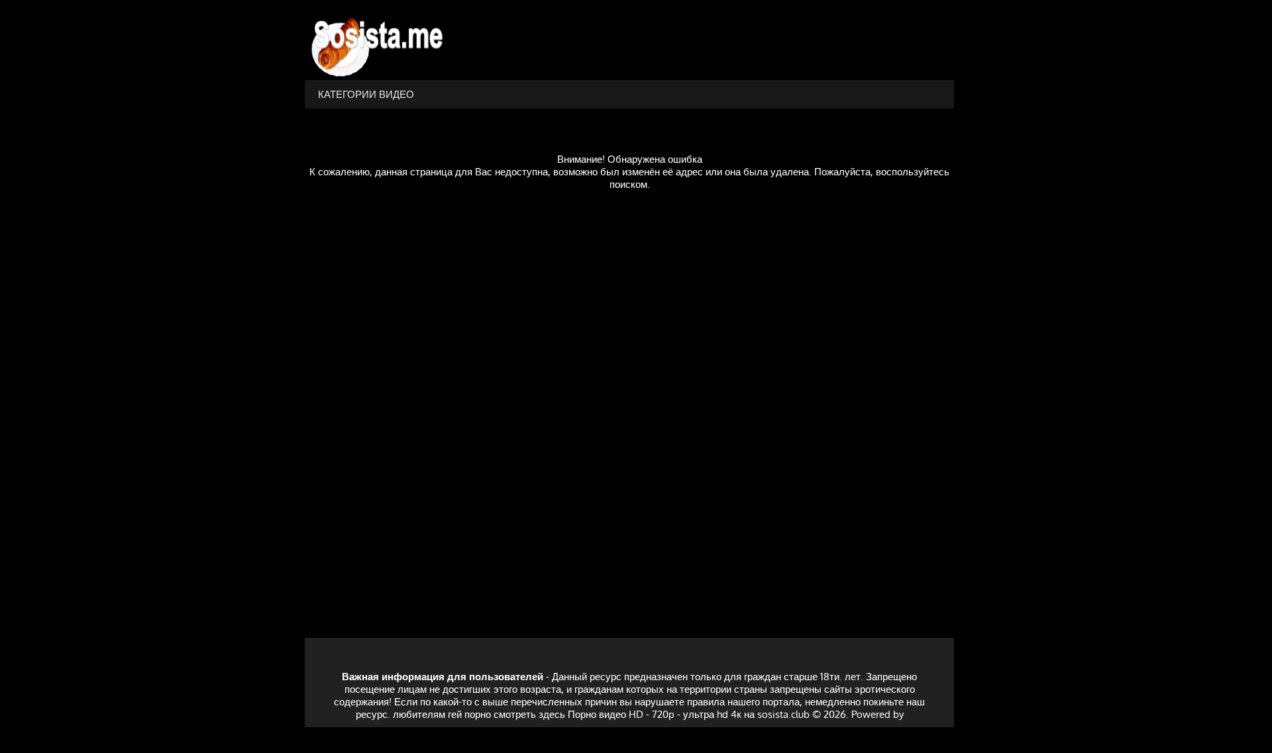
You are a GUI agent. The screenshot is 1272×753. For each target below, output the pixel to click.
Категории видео (366, 94)
